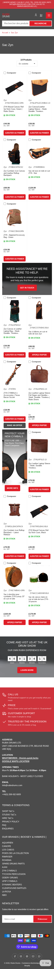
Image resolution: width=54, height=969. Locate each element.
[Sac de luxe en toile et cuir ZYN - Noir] (40, 153)
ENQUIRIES (8, 828)
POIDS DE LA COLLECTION (15, 853)
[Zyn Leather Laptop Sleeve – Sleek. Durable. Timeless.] (40, 446)
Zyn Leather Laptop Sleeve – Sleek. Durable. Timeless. (39, 465)
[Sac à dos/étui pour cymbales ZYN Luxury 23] (15, 577)
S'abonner (42, 919)
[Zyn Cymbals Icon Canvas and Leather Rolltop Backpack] (15, 153)
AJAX (4, 867)
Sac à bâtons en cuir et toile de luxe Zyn (38, 333)
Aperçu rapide (39, 355)
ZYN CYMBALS (9, 870)
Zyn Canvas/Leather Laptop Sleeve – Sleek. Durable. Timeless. (38, 109)
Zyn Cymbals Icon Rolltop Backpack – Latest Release (14, 532)
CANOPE (6, 846)
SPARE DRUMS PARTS (13, 863)
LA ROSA (6, 891)
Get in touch (27, 288)
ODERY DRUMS (10, 877)
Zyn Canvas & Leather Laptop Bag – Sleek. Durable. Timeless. (13, 331)
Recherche (40, 23)
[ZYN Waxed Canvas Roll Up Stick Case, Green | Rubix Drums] (15, 86)
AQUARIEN (7, 842)
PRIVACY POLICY (10, 821)
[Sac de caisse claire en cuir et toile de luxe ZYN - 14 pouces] (40, 577)
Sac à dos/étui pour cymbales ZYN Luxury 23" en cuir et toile (14, 596)
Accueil (5, 33)
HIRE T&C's (7, 818)
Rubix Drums (15, 963)
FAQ (4, 825)
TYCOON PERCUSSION (13, 874)
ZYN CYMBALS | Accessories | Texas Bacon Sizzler (12, 395)
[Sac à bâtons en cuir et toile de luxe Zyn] (40, 311)
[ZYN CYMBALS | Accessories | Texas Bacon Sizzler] (15, 375)
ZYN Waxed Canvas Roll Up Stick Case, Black (38, 531)
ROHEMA (6, 860)
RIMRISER (7, 856)
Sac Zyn (14, 33)
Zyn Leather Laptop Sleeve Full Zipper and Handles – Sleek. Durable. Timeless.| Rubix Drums (39, 396)
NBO (4, 895)
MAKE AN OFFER (14, 425)
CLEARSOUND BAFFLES (14, 888)
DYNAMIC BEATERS (12, 884)
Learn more (27, 670)
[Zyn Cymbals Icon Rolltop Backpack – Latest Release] (15, 510)
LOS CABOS (8, 849)
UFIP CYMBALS (9, 881)
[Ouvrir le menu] (49, 15)
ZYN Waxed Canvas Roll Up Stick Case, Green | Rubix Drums (14, 109)
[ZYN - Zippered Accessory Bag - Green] (15, 217)
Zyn (5, 100)
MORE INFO (12, 488)
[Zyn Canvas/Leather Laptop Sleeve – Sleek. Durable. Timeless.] (40, 86)
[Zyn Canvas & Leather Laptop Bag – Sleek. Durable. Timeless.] (15, 311)
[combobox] (27, 23)
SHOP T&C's (8, 811)
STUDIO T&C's (9, 814)
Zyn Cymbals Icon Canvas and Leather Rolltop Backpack (14, 173)
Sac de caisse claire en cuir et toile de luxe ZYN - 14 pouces (39, 599)
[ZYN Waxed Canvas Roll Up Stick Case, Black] (40, 510)
